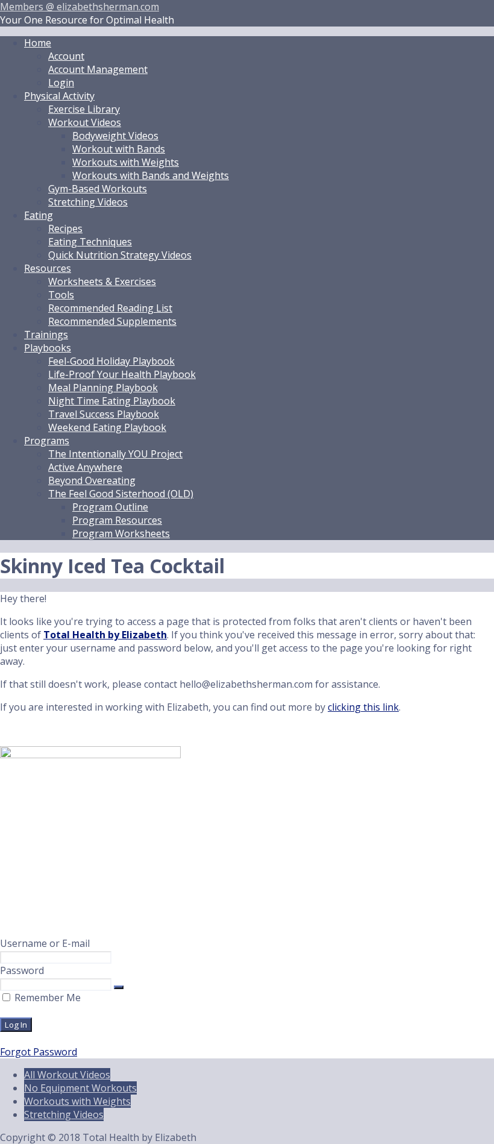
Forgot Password (38, 1051)
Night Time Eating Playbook (111, 400)
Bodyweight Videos (115, 135)
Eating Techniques (90, 241)
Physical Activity (59, 95)
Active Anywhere (85, 467)
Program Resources (117, 520)
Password (22, 970)
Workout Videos (84, 122)
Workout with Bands (118, 149)
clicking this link (363, 707)
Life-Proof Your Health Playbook (122, 374)
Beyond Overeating (92, 480)
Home (37, 42)
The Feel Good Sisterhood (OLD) (120, 493)
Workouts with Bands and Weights (150, 175)
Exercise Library (84, 109)
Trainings (46, 334)
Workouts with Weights (125, 162)
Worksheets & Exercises (102, 281)
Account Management (98, 69)
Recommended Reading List (110, 308)
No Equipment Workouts (80, 1088)
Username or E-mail (45, 943)
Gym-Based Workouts (97, 188)
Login (61, 82)
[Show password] (119, 987)
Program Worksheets (121, 533)
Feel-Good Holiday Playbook (111, 361)
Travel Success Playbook (103, 414)
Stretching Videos (88, 202)
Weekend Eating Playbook (107, 427)
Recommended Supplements (112, 321)
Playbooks (47, 347)
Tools (61, 294)
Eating (38, 215)
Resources (47, 268)
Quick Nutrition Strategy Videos (120, 255)
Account (66, 56)
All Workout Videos (67, 1074)
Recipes (65, 228)
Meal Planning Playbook (103, 387)
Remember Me (46, 997)
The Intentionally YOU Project (115, 453)
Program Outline (110, 507)
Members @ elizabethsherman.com (79, 6)
